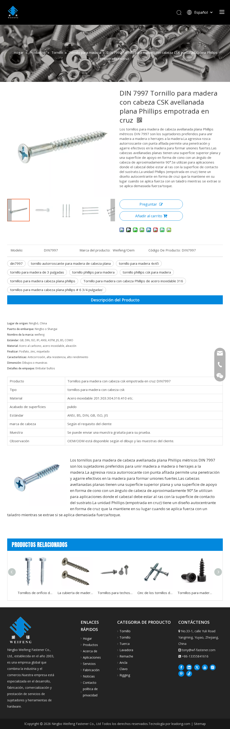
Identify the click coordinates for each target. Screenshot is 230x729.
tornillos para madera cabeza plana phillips (42, 281)
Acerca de (90, 651)
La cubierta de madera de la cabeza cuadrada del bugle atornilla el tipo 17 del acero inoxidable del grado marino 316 (75, 592)
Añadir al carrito (148, 215)
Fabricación (91, 670)
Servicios (89, 664)
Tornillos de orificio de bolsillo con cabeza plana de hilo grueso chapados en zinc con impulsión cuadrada (35, 592)
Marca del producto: (95, 250)
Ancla (123, 662)
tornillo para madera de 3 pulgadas (37, 272)
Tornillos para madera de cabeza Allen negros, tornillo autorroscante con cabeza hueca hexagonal (195, 592)
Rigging (124, 675)
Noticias (89, 676)
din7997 (16, 263)
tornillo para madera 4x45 (139, 263)
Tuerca (124, 644)
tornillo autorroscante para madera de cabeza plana (71, 263)
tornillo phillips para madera (93, 272)
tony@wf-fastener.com (198, 650)
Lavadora (126, 650)
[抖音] (189, 673)
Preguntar (148, 204)
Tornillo (124, 631)
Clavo (123, 669)
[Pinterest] (181, 673)
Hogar (87, 638)
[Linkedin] (189, 667)
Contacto (89, 682)
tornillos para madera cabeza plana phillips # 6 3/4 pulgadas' (56, 289)
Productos (90, 645)
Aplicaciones (92, 657)
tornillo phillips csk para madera (147, 272)
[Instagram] (213, 667)
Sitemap (200, 724)
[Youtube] (205, 667)
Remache (126, 656)
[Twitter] (197, 667)
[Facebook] (181, 667)
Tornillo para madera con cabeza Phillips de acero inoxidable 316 (133, 281)
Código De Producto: (164, 250)
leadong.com (180, 724)
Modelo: (17, 250)
